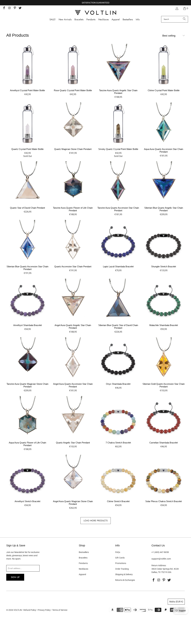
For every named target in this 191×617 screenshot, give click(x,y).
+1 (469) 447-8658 (160, 552)
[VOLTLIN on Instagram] (9, 8)
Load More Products (96, 520)
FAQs (117, 552)
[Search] (184, 19)
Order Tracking (122, 569)
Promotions (120, 563)
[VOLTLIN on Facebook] (4, 8)
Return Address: (158, 565)
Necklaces (83, 569)
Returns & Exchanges (125, 580)
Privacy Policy (44, 610)
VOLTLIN (18, 610)
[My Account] (176, 8)
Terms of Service (59, 610)
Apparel (82, 574)
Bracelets (83, 558)
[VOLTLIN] (95, 13)
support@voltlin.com (161, 559)
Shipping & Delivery (124, 574)
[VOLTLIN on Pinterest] (14, 8)
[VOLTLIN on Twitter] (20, 8)
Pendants (83, 563)
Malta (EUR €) (176, 601)
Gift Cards (120, 558)
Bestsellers (84, 552)
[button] (138, 19)
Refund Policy (29, 610)
